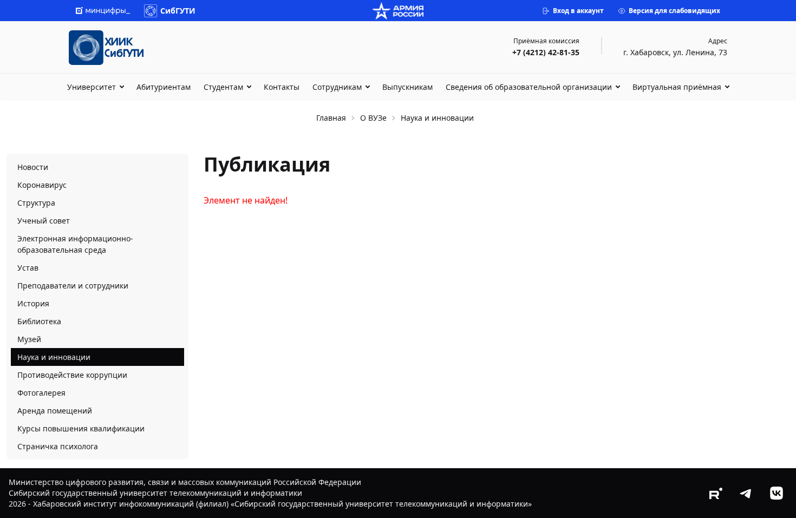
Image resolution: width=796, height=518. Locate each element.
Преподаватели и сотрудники (72, 285)
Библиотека (39, 321)
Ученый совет (43, 220)
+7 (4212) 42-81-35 (545, 52)
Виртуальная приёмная (676, 87)
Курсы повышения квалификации (81, 428)
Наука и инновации (53, 357)
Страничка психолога (57, 446)
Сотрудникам (337, 87)
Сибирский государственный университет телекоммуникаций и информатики (155, 493)
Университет (91, 87)
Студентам (223, 87)
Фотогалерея (41, 393)
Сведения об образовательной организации (529, 87)
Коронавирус (42, 185)
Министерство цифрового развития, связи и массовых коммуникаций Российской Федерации (185, 482)
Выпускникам (407, 87)
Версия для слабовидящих (674, 10)
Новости (32, 167)
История (33, 303)
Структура (36, 203)
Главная (331, 118)
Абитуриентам (163, 87)
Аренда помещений (54, 410)
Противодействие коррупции (72, 375)
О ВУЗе (373, 118)
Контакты (281, 87)
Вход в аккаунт (578, 10)
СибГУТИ (177, 10)
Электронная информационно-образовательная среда (75, 244)
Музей (29, 339)
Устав (27, 268)
